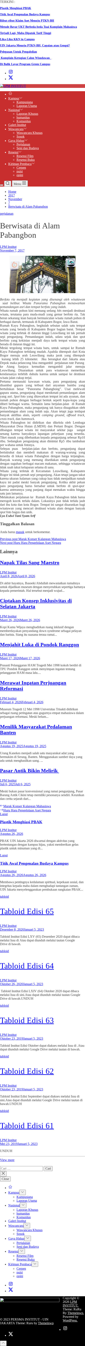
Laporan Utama (27, 106)
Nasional (14, 110)
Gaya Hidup (16, 140)
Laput (4, 814)
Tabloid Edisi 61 (27, 1125)
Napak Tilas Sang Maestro (29, 562)
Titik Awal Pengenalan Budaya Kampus (25, 14)
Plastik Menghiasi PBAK (15, 8)
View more (7, 1160)
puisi (20, 171)
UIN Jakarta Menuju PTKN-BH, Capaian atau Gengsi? (35, 45)
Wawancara (16, 129)
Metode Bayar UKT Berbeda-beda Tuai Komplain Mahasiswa (38, 26)
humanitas (23, 117)
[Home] (10, 94)
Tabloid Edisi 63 (27, 1020)
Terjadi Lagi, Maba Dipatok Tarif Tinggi (25, 33)
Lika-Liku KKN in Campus (17, 39)
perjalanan (6, 213)
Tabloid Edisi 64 (27, 965)
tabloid (4, 896)
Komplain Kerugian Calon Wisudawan (25, 57)
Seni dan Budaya (28, 148)
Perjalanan (23, 144)
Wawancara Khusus (29, 133)
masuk (20, 532)
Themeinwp (46, 1323)
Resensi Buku (26, 159)
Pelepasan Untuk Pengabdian (18, 51)
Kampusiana (25, 102)
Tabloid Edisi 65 (27, 911)
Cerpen (21, 167)
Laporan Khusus (27, 113)
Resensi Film (25, 156)
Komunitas (24, 121)
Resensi (13, 152)
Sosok (21, 136)
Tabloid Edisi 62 (27, 1071)
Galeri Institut (17, 125)
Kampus (13, 98)
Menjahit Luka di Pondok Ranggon (39, 644)
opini (20, 175)
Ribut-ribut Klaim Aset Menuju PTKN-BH (27, 20)
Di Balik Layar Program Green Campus (25, 64)
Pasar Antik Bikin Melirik (29, 770)
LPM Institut (8, 247)
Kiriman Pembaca (20, 164)
